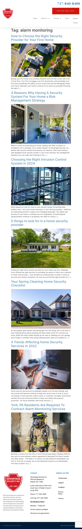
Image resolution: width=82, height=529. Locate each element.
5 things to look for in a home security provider (39, 223)
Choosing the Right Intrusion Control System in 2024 (38, 161)
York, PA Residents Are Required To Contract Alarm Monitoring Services (38, 407)
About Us (44, 18)
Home (35, 18)
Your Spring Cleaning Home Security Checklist (38, 283)
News (67, 18)
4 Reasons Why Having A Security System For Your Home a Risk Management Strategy (36, 96)
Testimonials (62, 478)
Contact (75, 22)
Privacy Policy (60, 493)
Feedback (61, 487)
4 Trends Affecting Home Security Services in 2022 (37, 344)
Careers (61, 498)
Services (56, 18)
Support (75, 18)
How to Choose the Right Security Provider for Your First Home (36, 38)
